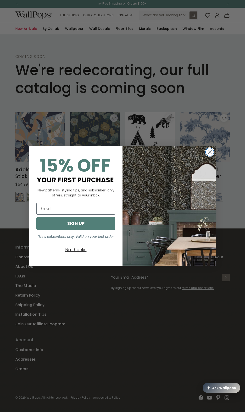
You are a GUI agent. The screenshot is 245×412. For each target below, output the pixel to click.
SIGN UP (76, 223)
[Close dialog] (210, 152)
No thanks (76, 250)
